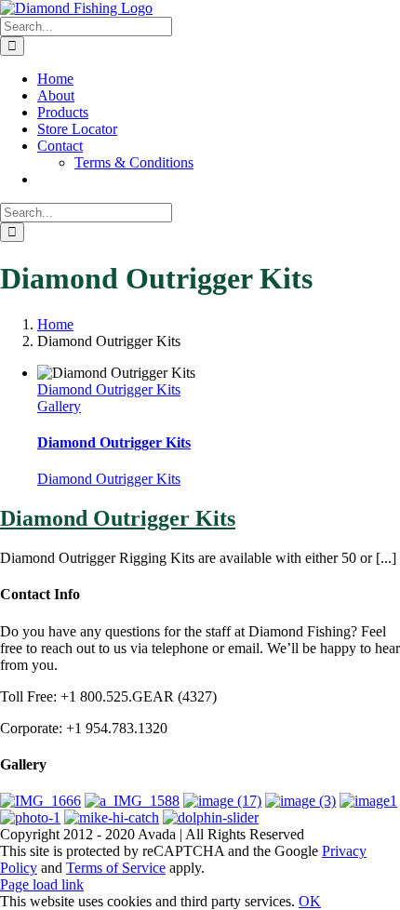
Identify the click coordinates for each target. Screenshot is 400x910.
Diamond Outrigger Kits (108, 389)
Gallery (59, 406)
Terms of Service (116, 868)
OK (310, 901)
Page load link (42, 884)
